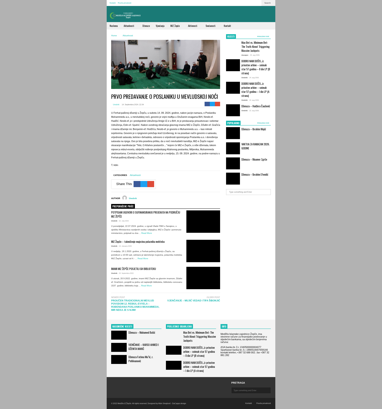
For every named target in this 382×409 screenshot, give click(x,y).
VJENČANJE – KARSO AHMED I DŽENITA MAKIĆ (143, 347)
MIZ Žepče (175, 26)
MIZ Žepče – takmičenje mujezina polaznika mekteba (138, 241)
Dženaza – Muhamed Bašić (141, 332)
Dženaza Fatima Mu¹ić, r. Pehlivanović (140, 359)
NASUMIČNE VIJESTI (122, 326)
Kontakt (227, 26)
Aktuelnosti (129, 26)
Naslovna (114, 26)
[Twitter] (212, 104)
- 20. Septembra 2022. (126, 273)
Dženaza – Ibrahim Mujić (253, 129)
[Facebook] (207, 104)
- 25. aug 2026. (254, 55)
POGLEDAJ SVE (263, 36)
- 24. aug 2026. (253, 77)
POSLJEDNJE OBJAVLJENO (179, 326)
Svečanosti (211, 26)
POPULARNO (233, 123)
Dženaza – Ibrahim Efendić (254, 174)
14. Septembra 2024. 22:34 (133, 105)
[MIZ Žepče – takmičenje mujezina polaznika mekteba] (203, 251)
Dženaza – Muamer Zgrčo (254, 159)
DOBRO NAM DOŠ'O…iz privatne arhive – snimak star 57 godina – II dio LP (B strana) (255, 67)
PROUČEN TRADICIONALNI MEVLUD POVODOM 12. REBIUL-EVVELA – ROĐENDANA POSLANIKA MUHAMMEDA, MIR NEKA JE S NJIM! (135, 305)
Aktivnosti (193, 26)
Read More (147, 233)
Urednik (116, 105)
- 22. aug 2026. (253, 110)
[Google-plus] (217, 104)
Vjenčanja (160, 26)
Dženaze (146, 26)
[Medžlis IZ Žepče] (125, 15)
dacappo (244, 55)
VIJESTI (231, 36)
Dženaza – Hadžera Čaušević (255, 106)
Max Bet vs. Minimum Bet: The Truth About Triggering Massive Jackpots (255, 46)
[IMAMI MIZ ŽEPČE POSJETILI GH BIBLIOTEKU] (203, 278)
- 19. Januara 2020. (125, 246)
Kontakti (113, 3)
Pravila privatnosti (124, 3)
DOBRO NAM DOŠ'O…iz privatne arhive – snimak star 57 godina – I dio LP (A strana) (255, 89)
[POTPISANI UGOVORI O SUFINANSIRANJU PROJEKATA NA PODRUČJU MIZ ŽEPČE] (203, 221)
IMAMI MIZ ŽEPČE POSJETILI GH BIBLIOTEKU (133, 269)
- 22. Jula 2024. (123, 221)
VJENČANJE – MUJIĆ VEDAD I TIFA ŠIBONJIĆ (193, 300)
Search (267, 3)
